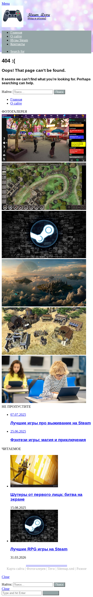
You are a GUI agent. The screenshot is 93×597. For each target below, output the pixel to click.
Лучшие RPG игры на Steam (38, 549)
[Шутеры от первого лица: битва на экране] (50, 471)
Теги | (52, 568)
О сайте (16, 36)
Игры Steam (19, 40)
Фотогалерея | (37, 568)
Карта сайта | (17, 568)
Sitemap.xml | (67, 568)
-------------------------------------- (46, 565)
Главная (16, 32)
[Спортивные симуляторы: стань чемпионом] (46, 380)
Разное (82, 568)
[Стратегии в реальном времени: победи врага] (46, 331)
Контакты (17, 44)
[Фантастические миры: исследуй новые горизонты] (46, 283)
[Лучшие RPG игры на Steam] (46, 235)
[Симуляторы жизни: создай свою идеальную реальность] (46, 138)
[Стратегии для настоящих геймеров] (46, 187)
